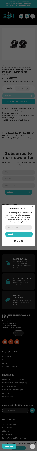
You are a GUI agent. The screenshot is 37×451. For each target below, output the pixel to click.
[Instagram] (18, 241)
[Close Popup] (32, 207)
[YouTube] (22, 241)
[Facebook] (15, 241)
